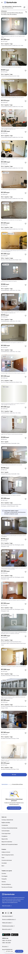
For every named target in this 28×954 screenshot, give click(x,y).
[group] (14, 32)
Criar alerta (20, 951)
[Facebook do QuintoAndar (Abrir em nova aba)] (3, 913)
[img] (14, 26)
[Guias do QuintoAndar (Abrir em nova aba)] (8, 913)
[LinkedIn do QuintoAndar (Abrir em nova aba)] (11, 913)
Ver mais (14, 774)
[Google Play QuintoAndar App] (6, 934)
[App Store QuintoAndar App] (14, 934)
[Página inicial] (10, 2)
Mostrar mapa (10, 951)
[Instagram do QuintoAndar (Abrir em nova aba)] (6, 913)
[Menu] (2, 2)
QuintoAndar (5, 784)
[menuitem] (5, 784)
